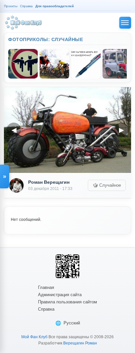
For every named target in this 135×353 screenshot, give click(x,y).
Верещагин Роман (80, 343)
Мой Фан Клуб (34, 337)
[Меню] (125, 23)
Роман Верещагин (48, 182)
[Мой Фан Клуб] (23, 22)
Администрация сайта (60, 294)
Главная (46, 287)
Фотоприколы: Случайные (45, 39)
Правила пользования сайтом (67, 301)
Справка (46, 309)
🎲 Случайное (107, 185)
